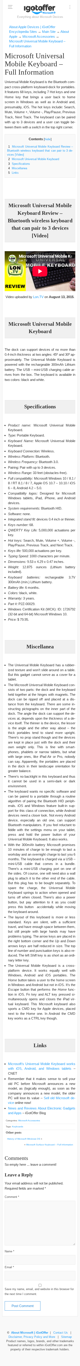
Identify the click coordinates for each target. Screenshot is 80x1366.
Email (9, 1267)
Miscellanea (17, 168)
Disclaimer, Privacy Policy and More (31, 1337)
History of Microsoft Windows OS (23, 1139)
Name (9, 1251)
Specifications (19, 163)
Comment (12, 1197)
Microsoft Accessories (29, 1120)
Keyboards (17, 1126)
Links (13, 172)
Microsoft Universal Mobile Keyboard (33, 159)
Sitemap (66, 1337)
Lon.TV (38, 297)
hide (48, 139)
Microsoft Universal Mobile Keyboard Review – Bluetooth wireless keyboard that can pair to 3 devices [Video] (40, 150)
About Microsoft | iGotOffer (29, 1332)
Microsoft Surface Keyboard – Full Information (49, 1144)
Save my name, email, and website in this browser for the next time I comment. (39, 1292)
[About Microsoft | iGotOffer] (40, 9)
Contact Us (60, 1332)
